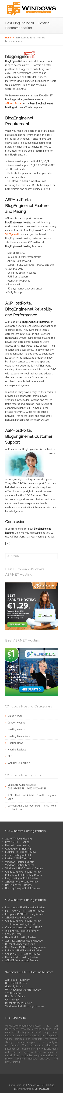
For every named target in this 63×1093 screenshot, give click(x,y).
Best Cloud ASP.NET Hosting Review (25, 907)
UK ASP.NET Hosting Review (20, 937)
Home (8, 37)
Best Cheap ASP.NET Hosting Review (25, 947)
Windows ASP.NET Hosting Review (24, 868)
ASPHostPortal (13, 103)
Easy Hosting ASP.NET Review (21, 878)
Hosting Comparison (19, 736)
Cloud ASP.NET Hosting (18, 848)
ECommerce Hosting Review (20, 851)
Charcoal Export (14, 934)
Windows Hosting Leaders (19, 865)
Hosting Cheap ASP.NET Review (22, 888)
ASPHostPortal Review (17, 979)
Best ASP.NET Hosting (17, 842)
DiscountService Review (18, 1003)
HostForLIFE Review (16, 983)
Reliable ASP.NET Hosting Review (23, 875)
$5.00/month (12, 234)
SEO (10, 756)
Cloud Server (15, 716)
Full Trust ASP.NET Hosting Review (24, 910)
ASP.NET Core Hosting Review (21, 881)
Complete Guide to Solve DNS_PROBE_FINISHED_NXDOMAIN (27, 786)
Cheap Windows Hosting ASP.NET (23, 927)
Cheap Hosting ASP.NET (18, 855)
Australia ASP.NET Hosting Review (24, 940)
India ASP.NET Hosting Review (21, 930)
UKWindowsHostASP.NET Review (23, 989)
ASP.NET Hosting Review (18, 917)
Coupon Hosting (16, 722)
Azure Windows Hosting (18, 838)
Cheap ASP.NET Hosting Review (22, 953)
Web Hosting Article (19, 763)
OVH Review (12, 999)
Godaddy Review (14, 986)
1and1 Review (13, 993)
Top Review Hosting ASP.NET (21, 924)
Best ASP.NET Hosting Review (21, 957)
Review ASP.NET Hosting (18, 858)
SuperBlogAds (42, 1088)
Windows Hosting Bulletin (19, 861)
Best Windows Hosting (17, 845)
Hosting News (15, 742)
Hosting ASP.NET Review (18, 885)
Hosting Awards (17, 729)
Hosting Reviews (17, 749)
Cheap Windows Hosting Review (23, 871)
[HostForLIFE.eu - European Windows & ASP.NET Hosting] (31, 605)
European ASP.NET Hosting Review (24, 914)
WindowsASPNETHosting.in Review (24, 1006)
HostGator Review (15, 996)
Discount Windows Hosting (20, 944)
